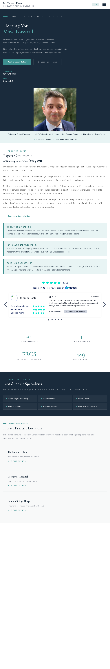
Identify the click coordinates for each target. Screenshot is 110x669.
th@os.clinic (8, 81)
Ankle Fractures (56, 399)
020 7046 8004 (9, 74)
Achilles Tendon (56, 406)
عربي (95, 4)
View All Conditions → (87, 406)
